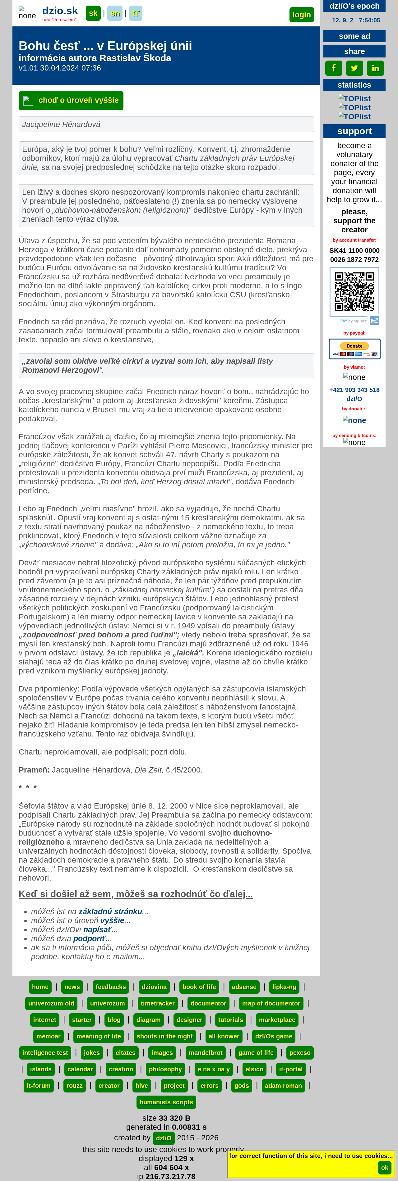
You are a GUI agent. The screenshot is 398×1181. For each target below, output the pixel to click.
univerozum (107, 1003)
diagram (149, 1019)
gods (241, 1085)
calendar (80, 1069)
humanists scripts (166, 1102)
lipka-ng (284, 986)
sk (93, 13)
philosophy (165, 1069)
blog (114, 1019)
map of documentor (271, 1003)
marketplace (277, 1019)
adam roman (283, 1085)
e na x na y (214, 1069)
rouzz (75, 1085)
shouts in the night (165, 1036)
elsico (254, 1069)
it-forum (39, 1085)
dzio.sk (60, 10)
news (72, 986)
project (174, 1085)
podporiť (89, 938)
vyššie (112, 920)
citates (126, 1052)
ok (384, 1167)
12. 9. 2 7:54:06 (356, 20)
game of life (256, 1052)
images (162, 1052)
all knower (224, 1036)
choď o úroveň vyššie (77, 100)
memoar (48, 1036)
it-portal (291, 1069)
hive (142, 1085)
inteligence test (45, 1052)
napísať (97, 929)
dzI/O (164, 1138)
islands (41, 1069)
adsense (244, 986)
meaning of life (98, 1036)
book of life (199, 986)
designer (189, 1019)
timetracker (158, 1003)
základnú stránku (110, 911)
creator (109, 1085)
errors (210, 1085)
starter (82, 1019)
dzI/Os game (273, 1036)
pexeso (300, 1052)
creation (121, 1069)
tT (135, 13)
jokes (92, 1052)
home (40, 986)
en (114, 13)
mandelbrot (206, 1052)
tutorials (230, 1019)
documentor (208, 1003)
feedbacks (111, 986)
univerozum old (51, 1003)
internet (44, 1019)
